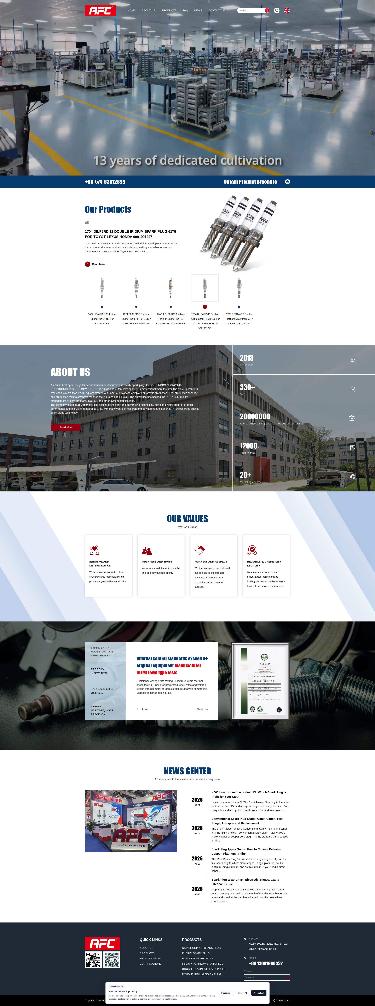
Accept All (259, 993)
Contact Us (216, 10)
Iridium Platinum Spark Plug (203, 963)
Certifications (151, 963)
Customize (226, 993)
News (198, 10)
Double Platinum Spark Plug (203, 969)
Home (131, 10)
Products (169, 10)
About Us (148, 10)
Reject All (242, 993)
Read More (66, 427)
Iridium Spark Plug (196, 953)
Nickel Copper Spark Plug (201, 947)
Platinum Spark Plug (197, 958)
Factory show (150, 958)
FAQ (185, 10)
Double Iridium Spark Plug (201, 974)
